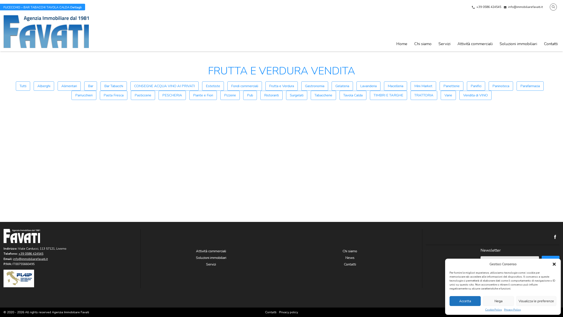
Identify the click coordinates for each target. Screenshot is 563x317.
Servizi (444, 43)
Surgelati (296, 95)
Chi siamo (422, 43)
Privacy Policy (512, 309)
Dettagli (42, 7)
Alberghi (43, 86)
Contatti (551, 43)
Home (401, 43)
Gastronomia (314, 86)
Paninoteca (500, 86)
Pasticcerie (143, 95)
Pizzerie (230, 95)
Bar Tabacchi (113, 86)
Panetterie (451, 86)
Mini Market (423, 86)
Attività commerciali (475, 43)
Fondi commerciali (244, 86)
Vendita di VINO (475, 95)
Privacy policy (288, 312)
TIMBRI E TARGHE (388, 95)
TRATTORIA (423, 95)
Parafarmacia (530, 86)
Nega (498, 301)
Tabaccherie (323, 95)
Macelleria (395, 86)
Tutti (23, 86)
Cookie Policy (493, 309)
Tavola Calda (353, 95)
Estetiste (213, 86)
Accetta (465, 301)
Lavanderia (368, 86)
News (350, 257)
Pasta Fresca (114, 95)
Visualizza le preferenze (536, 301)
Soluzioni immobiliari (518, 43)
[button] (554, 264)
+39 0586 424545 (488, 7)
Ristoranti (271, 95)
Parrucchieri (84, 95)
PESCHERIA (172, 95)
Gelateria (342, 86)
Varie (448, 95)
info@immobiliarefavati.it (525, 7)
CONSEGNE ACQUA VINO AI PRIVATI (164, 86)
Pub (250, 95)
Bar (90, 86)
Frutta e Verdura (281, 86)
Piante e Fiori (203, 95)
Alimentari (69, 86)
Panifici (476, 86)
